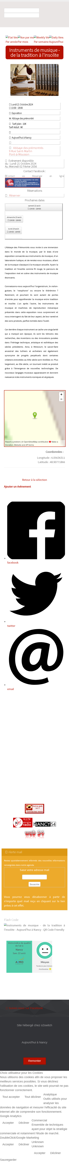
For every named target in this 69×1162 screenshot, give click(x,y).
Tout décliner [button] (33, 1096)
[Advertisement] (34, 748)
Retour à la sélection (34, 480)
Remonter (34, 1060)
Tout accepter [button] (11, 1096)
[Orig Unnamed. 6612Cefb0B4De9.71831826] (36, 80)
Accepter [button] (8, 1122)
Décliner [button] (24, 1122)
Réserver (14, 195)
